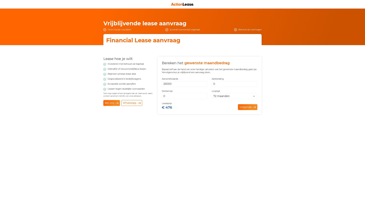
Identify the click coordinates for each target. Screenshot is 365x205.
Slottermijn (167, 91)
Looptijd (216, 91)
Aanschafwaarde (170, 79)
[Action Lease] (182, 4)
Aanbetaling (218, 79)
